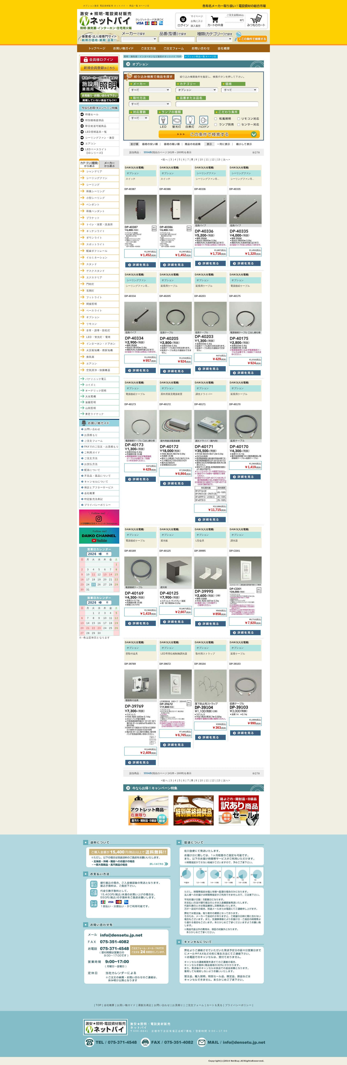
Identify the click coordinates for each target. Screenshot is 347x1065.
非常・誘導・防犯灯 (98, 330)
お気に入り (197, 21)
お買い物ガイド (126, 1005)
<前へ (164, 159)
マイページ (197, 16)
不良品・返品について (97, 475)
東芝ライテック (94, 414)
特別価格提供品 (94, 120)
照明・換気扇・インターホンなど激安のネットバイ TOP (152, 56)
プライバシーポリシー (97, 504)
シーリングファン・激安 (99, 137)
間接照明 (91, 304)
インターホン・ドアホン (100, 343)
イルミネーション (97, 257)
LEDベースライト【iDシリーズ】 (96, 151)
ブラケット (93, 217)
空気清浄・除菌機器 (98, 370)
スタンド (91, 264)
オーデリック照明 (96, 390)
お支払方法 (91, 464)
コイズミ (90, 384)
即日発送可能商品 (96, 126)
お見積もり (91, 435)
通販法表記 (144, 1005)
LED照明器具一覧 (96, 131)
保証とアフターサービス (98, 487)
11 (207, 159)
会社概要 (89, 493)
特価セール (92, 114)
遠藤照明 (90, 402)
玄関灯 (90, 290)
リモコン (91, 323)
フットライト (94, 297)
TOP (98, 1005)
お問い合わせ (92, 429)
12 (213, 159)
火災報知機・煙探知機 (99, 350)
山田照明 (90, 408)
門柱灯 (90, 284)
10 (201, 159)
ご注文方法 (91, 458)
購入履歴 (195, 25)
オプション (93, 317)
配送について (92, 470)
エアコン (90, 143)
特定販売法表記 (93, 499)
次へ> (226, 159)
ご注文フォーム (93, 440)
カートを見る (214, 1005)
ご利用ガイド (92, 452)
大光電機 (90, 396)
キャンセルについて (96, 481)
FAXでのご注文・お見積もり (101, 446)
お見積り (177, 1005)
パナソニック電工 (96, 379)
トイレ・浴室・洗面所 (99, 224)
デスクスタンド (95, 270)
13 (218, 159)
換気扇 (90, 357)
